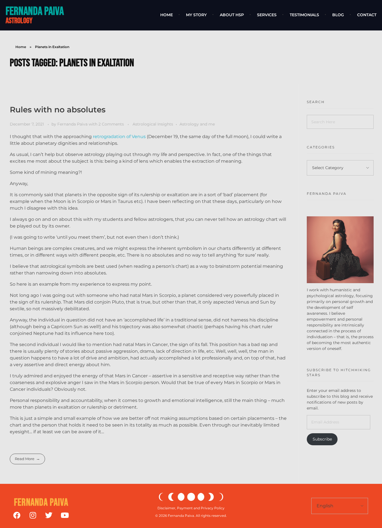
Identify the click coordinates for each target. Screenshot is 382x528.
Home (20, 47)
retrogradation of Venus (120, 136)
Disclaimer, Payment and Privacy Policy (191, 508)
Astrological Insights (153, 124)
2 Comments (111, 124)
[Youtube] (64, 515)
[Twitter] (48, 515)
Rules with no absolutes (57, 109)
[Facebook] (17, 515)
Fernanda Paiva (35, 11)
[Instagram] (32, 515)
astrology (19, 20)
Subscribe (322, 439)
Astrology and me (197, 124)
